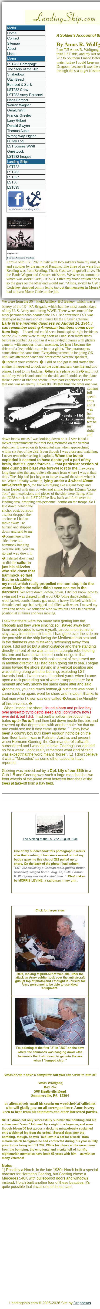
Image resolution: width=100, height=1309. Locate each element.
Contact (13, 38)
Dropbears (82, 1303)
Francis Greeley (19, 115)
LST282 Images (19, 156)
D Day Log (15, 141)
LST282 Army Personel (25, 95)
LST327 (13, 177)
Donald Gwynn (18, 126)
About (11, 48)
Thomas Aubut (18, 131)
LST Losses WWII (21, 146)
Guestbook (15, 151)
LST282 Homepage (22, 64)
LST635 (13, 187)
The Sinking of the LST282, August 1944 (50, 839)
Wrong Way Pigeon (21, 136)
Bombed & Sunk (19, 84)
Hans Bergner (17, 100)
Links (11, 54)
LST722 (13, 167)
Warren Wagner (19, 105)
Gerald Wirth (16, 110)
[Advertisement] (50, 1247)
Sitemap (13, 43)
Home (12, 33)
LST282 (13, 172)
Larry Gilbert (16, 120)
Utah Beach (16, 79)
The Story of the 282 (22, 69)
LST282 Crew (17, 90)
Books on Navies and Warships (20, 258)
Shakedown (16, 74)
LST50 (12, 182)
